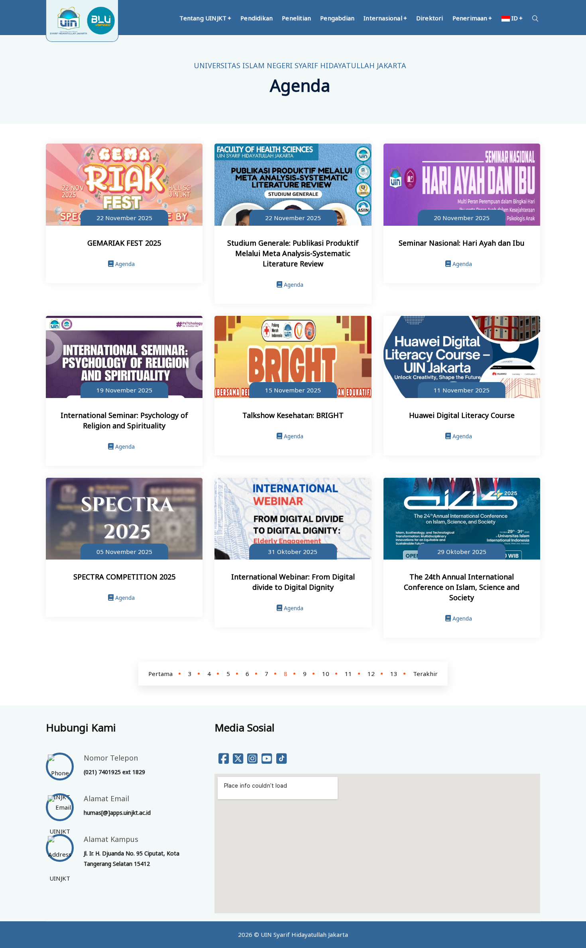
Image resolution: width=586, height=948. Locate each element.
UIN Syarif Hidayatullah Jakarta (304, 934)
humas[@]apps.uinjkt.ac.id (117, 812)
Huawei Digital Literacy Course (462, 415)
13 (393, 674)
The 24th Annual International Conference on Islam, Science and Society (461, 587)
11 (348, 674)
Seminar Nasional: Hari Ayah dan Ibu (462, 243)
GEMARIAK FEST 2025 (124, 243)
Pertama (160, 674)
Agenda (124, 264)
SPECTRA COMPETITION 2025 (124, 576)
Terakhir (425, 674)
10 (325, 674)
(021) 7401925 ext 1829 (114, 772)
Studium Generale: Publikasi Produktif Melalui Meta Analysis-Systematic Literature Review (293, 253)
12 (371, 674)
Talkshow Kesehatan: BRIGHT (293, 415)
